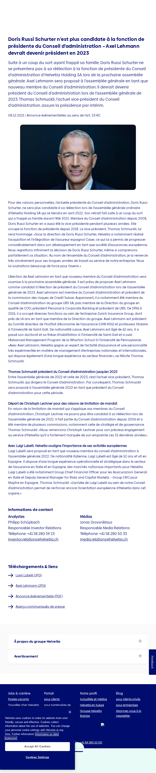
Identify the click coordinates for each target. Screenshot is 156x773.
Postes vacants (18, 699)
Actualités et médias (93, 699)
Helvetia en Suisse (92, 705)
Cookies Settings (37, 757)
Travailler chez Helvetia (23, 705)
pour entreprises (127, 705)
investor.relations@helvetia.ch (33, 539)
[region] (37, 738)
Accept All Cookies (37, 746)
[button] (78, 641)
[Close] (69, 712)
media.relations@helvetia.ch (104, 539)
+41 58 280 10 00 (91, 742)
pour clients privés (128, 699)
